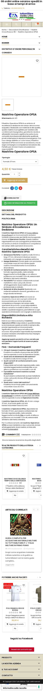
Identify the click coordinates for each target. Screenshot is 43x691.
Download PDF (11, 198)
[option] (21, 541)
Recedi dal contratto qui (21, 649)
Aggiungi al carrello (14, 180)
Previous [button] (34, 509)
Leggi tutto (9, 565)
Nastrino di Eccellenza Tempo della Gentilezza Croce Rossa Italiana (15, 481)
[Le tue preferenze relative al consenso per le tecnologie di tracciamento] (39, 687)
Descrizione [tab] (8, 210)
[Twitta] (16, 188)
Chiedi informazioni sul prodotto (19, 203)
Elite (23, 274)
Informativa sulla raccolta (14, 688)
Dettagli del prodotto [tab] (14, 214)
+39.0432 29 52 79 (17, 8)
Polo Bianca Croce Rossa (15, 609)
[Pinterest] (20, 188)
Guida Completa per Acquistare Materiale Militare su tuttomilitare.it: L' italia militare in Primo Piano (21, 542)
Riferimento (7, 118)
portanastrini (13, 429)
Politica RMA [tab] (8, 218)
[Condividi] (12, 188)
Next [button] (37, 509)
